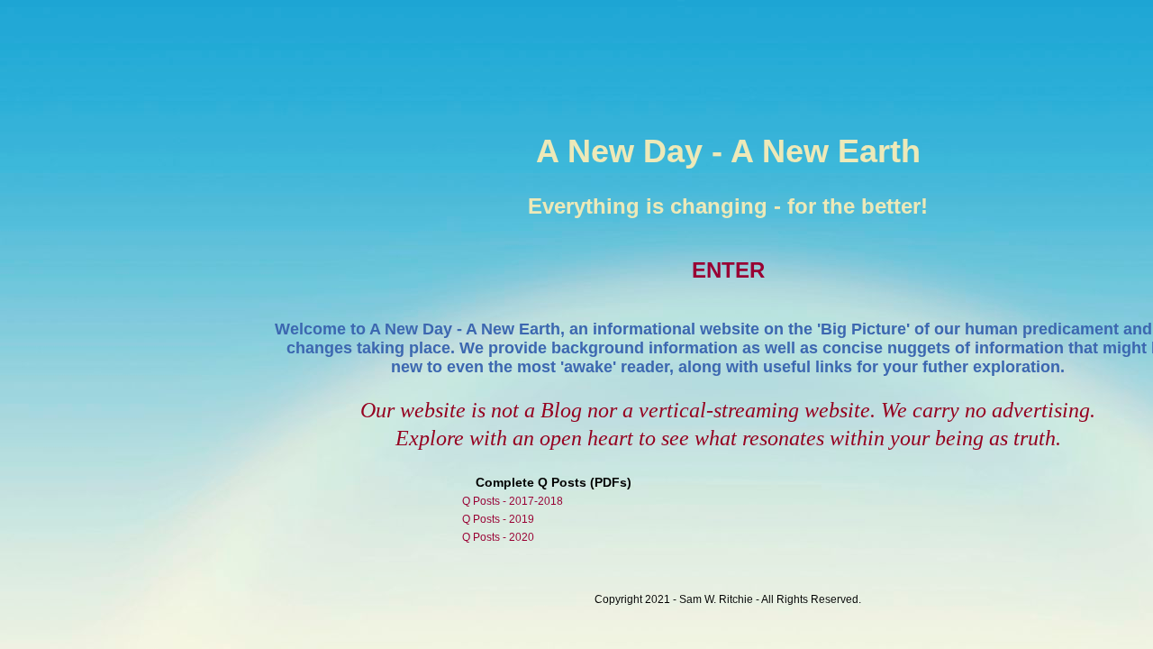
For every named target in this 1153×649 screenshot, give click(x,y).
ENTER (728, 270)
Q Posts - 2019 (498, 519)
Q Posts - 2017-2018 (512, 501)
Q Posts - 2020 (498, 537)
